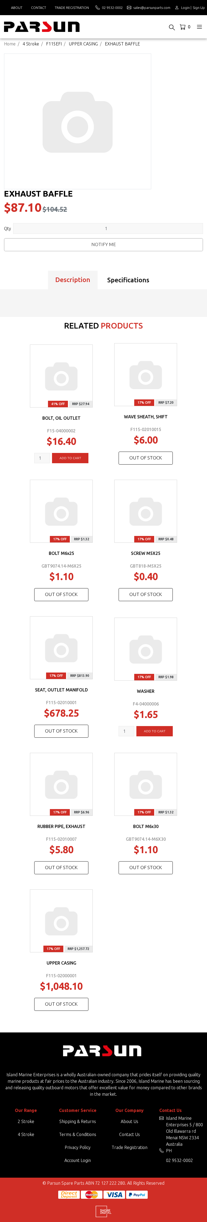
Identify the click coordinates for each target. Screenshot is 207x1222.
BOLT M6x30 (145, 826)
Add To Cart (70, 458)
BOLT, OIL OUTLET (61, 418)
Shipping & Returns (77, 1121)
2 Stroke (26, 1121)
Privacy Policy (78, 1147)
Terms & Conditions (77, 1134)
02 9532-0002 (179, 1160)
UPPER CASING (61, 963)
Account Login (77, 1160)
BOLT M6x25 (61, 553)
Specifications (128, 280)
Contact (38, 7)
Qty (7, 228)
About (16, 7)
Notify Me (103, 244)
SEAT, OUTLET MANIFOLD (61, 689)
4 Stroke (26, 1134)
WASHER (145, 691)
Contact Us (129, 1134)
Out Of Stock (145, 457)
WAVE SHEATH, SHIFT (146, 416)
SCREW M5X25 (145, 553)
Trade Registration (72, 7)
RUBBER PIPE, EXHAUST (61, 826)
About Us (129, 1121)
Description (72, 279)
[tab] (73, 280)
